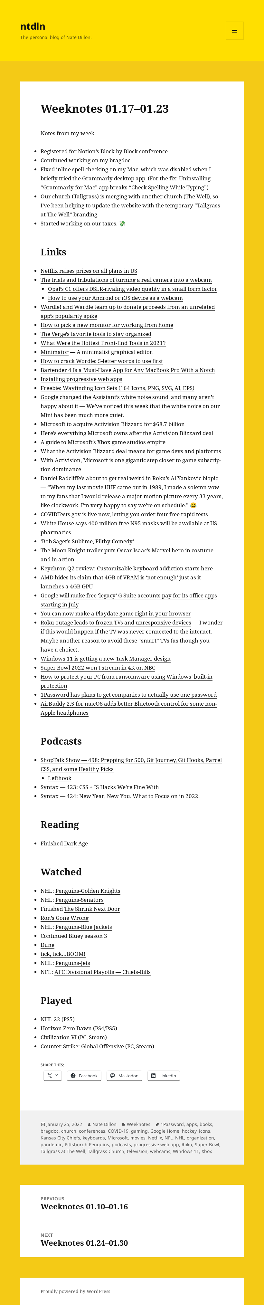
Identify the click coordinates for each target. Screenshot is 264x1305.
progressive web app (156, 1144)
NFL (169, 1138)
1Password (172, 1124)
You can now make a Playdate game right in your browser (116, 613)
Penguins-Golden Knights (87, 890)
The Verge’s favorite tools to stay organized (96, 334)
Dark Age (76, 843)
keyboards (94, 1138)
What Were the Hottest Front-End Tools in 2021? (103, 343)
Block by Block (119, 151)
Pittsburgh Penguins (87, 1144)
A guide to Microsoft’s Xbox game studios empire (103, 442)
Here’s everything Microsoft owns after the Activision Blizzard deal (127, 433)
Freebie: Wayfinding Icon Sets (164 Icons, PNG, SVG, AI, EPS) (117, 388)
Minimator (55, 352)
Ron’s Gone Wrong (65, 917)
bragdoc (50, 1131)
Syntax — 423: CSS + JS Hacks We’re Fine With (100, 787)
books (206, 1124)
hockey (189, 1131)
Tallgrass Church (106, 1151)
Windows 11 (186, 1151)
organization (200, 1138)
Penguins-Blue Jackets (83, 926)
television (137, 1151)
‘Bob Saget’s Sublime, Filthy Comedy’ (87, 541)
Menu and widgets (235, 39)
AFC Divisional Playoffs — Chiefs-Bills (102, 972)
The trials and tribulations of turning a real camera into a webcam (126, 279)
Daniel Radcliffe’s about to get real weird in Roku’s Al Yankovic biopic (129, 478)
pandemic (51, 1144)
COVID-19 (118, 1131)
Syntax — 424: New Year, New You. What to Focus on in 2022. (120, 796)
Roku (187, 1144)
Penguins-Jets (72, 963)
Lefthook (59, 778)
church (68, 1131)
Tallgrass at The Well (63, 1151)
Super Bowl (207, 1144)
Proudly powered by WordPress (75, 1291)
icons (204, 1131)
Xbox (207, 1151)
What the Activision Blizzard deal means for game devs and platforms (131, 451)
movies (138, 1138)
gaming (139, 1131)
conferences (92, 1131)
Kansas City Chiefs (60, 1138)
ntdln (32, 26)
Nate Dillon (104, 1124)
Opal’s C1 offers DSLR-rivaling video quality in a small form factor (132, 288)
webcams (160, 1151)
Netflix (155, 1138)
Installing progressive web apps (81, 379)
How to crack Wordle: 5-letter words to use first (102, 361)
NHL (179, 1138)
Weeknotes (138, 1124)
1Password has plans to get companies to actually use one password (129, 694)
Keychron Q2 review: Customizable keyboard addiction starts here (127, 568)
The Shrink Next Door (92, 908)
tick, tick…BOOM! (63, 953)
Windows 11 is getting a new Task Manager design (106, 658)
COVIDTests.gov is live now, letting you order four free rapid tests (124, 514)
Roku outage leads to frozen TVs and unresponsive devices (116, 622)
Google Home (164, 1131)
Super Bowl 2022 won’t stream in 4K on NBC (98, 667)
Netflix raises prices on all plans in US (89, 270)
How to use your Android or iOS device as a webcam (115, 297)
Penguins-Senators (79, 899)
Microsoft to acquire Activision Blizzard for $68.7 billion (113, 424)
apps (191, 1124)
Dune (47, 944)
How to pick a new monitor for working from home (107, 325)
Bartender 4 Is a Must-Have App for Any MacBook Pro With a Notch (128, 370)
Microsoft (118, 1138)
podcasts (121, 1144)
